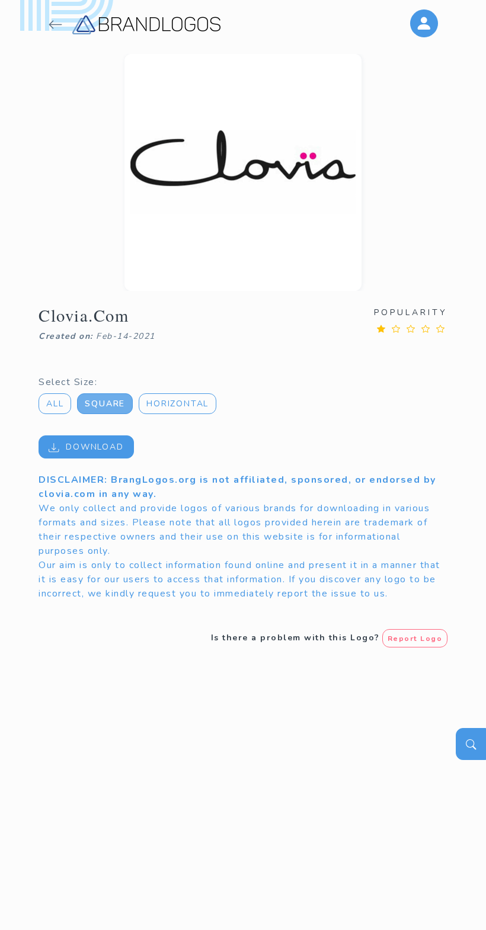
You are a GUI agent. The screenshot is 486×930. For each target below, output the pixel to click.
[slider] (410, 328)
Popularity (410, 312)
